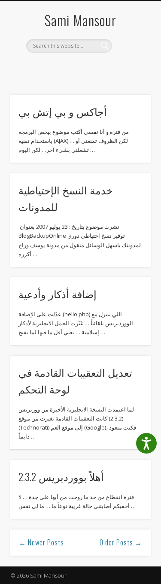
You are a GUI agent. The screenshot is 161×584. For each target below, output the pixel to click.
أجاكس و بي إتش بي (62, 111)
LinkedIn (105, 67)
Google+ (88, 67)
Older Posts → (121, 542)
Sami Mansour (80, 20)
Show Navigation (130, 77)
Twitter (70, 67)
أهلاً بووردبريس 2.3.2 (61, 476)
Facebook (53, 67)
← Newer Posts (41, 542)
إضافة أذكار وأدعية (57, 293)
